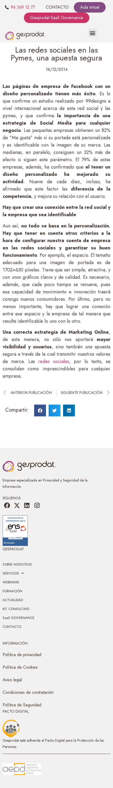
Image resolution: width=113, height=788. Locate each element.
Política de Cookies (20, 667)
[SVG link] (22, 769)
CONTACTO (57, 7)
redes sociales (53, 361)
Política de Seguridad (22, 705)
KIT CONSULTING (16, 608)
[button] (92, 33)
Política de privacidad (22, 655)
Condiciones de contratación (28, 692)
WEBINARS (11, 582)
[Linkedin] (27, 505)
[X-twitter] (17, 505)
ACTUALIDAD (13, 599)
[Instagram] (37, 505)
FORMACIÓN (12, 591)
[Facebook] (7, 505)
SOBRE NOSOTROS (17, 564)
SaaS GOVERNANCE (18, 617)
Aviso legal (12, 680)
